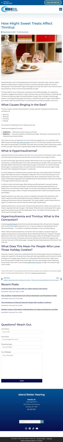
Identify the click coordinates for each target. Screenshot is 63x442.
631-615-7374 (8, 3)
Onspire (39, 440)
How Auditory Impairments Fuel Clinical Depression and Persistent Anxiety (29, 296)
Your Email (5, 336)
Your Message (6, 352)
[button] (60, 9)
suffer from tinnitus (34, 262)
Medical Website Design (28, 440)
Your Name (5, 329)
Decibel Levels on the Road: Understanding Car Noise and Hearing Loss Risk (29, 309)
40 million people (23, 142)
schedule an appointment (38, 273)
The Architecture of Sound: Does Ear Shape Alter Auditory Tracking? (26, 302)
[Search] (42, 421)
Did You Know (23, 32)
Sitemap (49, 438)
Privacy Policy (41, 438)
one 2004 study (12, 224)
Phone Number (6, 344)
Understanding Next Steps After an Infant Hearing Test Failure (24, 289)
